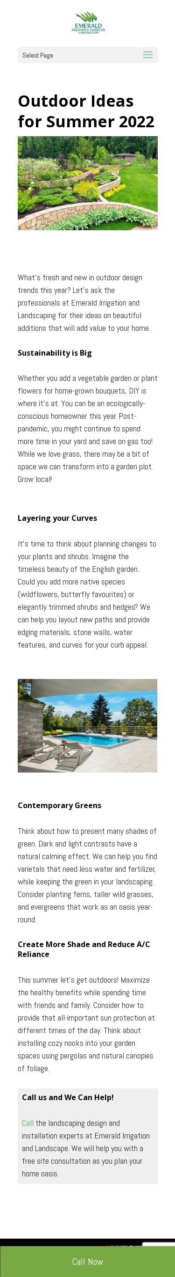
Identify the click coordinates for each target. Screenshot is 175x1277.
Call (28, 1122)
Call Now (87, 1261)
